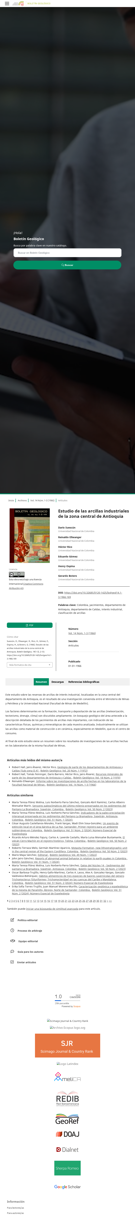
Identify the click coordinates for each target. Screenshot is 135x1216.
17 (52, 901)
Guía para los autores (30, 951)
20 (62, 901)
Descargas (58, 681)
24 (76, 901)
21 (66, 901)
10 (27, 901)
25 (80, 901)
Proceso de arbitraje (30, 930)
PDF (31, 625)
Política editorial (27, 920)
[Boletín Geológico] (67, 1028)
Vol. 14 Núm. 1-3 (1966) (42, 500)
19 (59, 901)
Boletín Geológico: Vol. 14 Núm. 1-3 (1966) (71, 784)
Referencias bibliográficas (83, 681)
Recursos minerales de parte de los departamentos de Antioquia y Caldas (67, 775)
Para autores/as (15, 1213)
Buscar (68, 265)
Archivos (22, 500)
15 (45, 901)
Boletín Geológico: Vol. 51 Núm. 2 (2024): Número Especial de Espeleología (69, 883)
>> (110, 901)
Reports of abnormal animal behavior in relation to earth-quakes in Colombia (81, 858)
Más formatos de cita (20, 664)
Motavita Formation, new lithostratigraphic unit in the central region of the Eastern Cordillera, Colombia (69, 849)
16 (48, 901)
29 (94, 901)
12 (34, 901)
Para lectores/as (15, 1207)
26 (83, 901)
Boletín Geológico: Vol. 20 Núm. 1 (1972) (64, 770)
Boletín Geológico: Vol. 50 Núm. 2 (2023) (89, 809)
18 (55, 901)
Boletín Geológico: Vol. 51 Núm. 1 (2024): (49, 819)
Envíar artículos (26, 962)
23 (73, 901)
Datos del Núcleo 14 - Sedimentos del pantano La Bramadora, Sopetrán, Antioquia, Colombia (68, 867)
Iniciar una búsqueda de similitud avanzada (52, 908)
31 (101, 901)
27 (87, 901)
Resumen (41, 681)
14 (41, 901)
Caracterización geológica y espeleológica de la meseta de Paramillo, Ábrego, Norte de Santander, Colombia (70, 888)
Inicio (11, 500)
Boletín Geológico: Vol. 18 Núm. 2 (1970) (96, 777)
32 (104, 901)
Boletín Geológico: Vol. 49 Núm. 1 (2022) (73, 855)
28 (90, 901)
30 (97, 901)
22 (69, 901)
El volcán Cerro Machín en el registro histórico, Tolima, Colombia (68, 839)
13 (38, 901)
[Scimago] (67, 1020)
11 (31, 901)
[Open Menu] (7, 3)
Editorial (43, 855)
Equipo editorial (28, 941)
